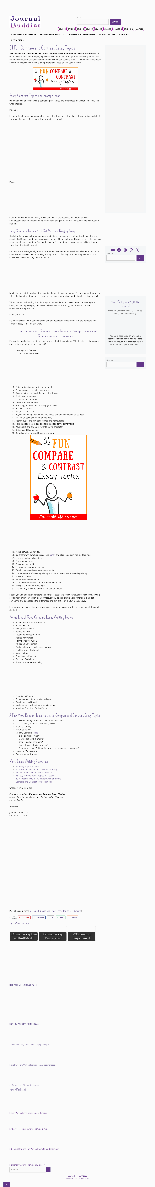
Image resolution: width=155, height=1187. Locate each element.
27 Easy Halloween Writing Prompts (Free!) (28, 1129)
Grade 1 (62, 29)
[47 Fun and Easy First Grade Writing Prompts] (25, 1042)
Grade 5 (98, 29)
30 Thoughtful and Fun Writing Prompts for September (34, 1149)
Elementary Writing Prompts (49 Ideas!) (27, 1165)
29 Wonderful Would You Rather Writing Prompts (38, 779)
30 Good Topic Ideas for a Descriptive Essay (36, 769)
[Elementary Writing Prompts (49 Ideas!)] (21, 1157)
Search (80, 17)
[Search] (140, 258)
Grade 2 (71, 29)
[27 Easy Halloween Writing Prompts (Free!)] (21, 1121)
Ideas (35, 733)
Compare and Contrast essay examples (34, 782)
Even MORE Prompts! (50, 34)
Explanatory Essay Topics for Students (34, 772)
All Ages (139, 29)
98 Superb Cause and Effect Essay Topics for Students (55, 911)
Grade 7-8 (117, 29)
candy (52, 555)
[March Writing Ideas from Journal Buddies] (25, 1103)
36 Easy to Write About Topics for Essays (35, 775)
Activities (123, 34)
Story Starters (107, 34)
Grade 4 (89, 29)
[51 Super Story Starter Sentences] (25, 1082)
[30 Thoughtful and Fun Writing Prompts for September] (25, 1139)
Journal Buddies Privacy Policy (77, 1178)
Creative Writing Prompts (81, 34)
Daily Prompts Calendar (24, 34)
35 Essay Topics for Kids (27, 766)
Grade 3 (80, 29)
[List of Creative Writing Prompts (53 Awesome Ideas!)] (25, 1062)
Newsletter (17, 40)
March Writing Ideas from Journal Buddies (28, 1113)
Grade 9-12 (128, 29)
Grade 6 (107, 29)
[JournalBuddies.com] (25, 22)
